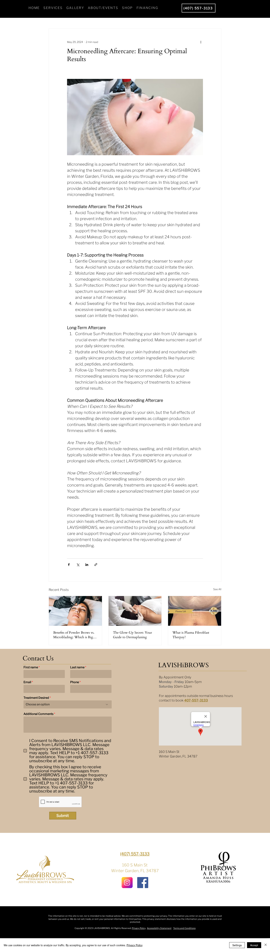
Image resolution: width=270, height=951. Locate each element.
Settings (237, 945)
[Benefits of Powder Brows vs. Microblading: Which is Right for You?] (75, 611)
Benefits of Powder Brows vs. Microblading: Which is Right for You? (74, 635)
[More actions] (201, 42)
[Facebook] (142, 882)
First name (31, 667)
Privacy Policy (138, 928)
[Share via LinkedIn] (87, 564)
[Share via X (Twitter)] (78, 564)
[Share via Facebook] (69, 564)
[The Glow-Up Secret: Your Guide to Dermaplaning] (135, 611)
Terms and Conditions (184, 928)
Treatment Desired (36, 697)
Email (27, 682)
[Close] (265, 945)
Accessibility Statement (159, 928)
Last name (77, 667)
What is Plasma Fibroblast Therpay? (190, 635)
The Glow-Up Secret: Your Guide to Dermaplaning (132, 635)
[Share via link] (96, 564)
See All (217, 589)
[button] (53, 8)
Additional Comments (38, 714)
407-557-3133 (196, 700)
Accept (254, 945)
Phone (74, 682)
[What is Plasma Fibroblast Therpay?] (194, 611)
